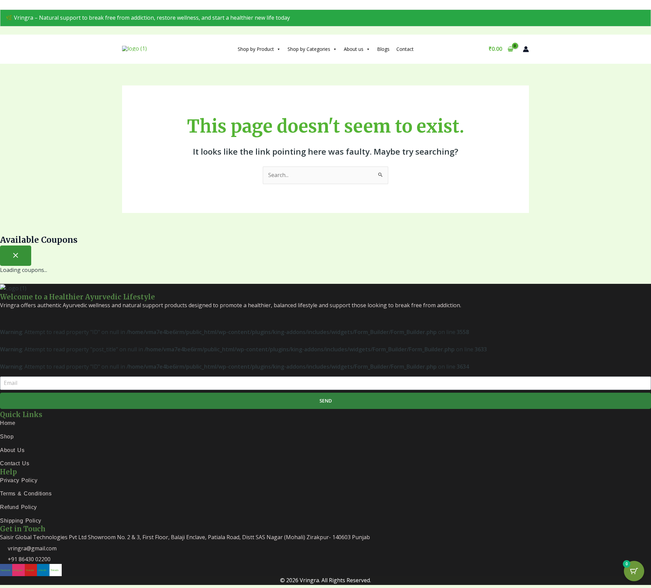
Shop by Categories (309, 49)
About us (353, 49)
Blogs (383, 49)
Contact (405, 49)
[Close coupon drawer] (15, 256)
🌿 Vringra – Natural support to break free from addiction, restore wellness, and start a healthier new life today (148, 17)
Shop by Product (256, 49)
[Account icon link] (526, 49)
